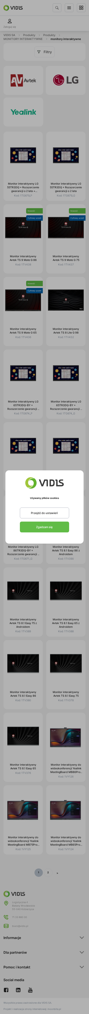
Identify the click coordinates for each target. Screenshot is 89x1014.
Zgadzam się (44, 527)
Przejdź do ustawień (44, 513)
